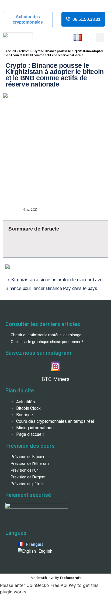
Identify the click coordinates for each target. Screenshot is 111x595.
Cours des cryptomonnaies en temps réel (55, 421)
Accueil (10, 51)
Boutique (24, 414)
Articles (24, 51)
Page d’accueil (30, 434)
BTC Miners (55, 379)
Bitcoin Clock (28, 408)
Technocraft (56, 578)
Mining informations (35, 427)
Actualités (25, 401)
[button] (100, 37)
